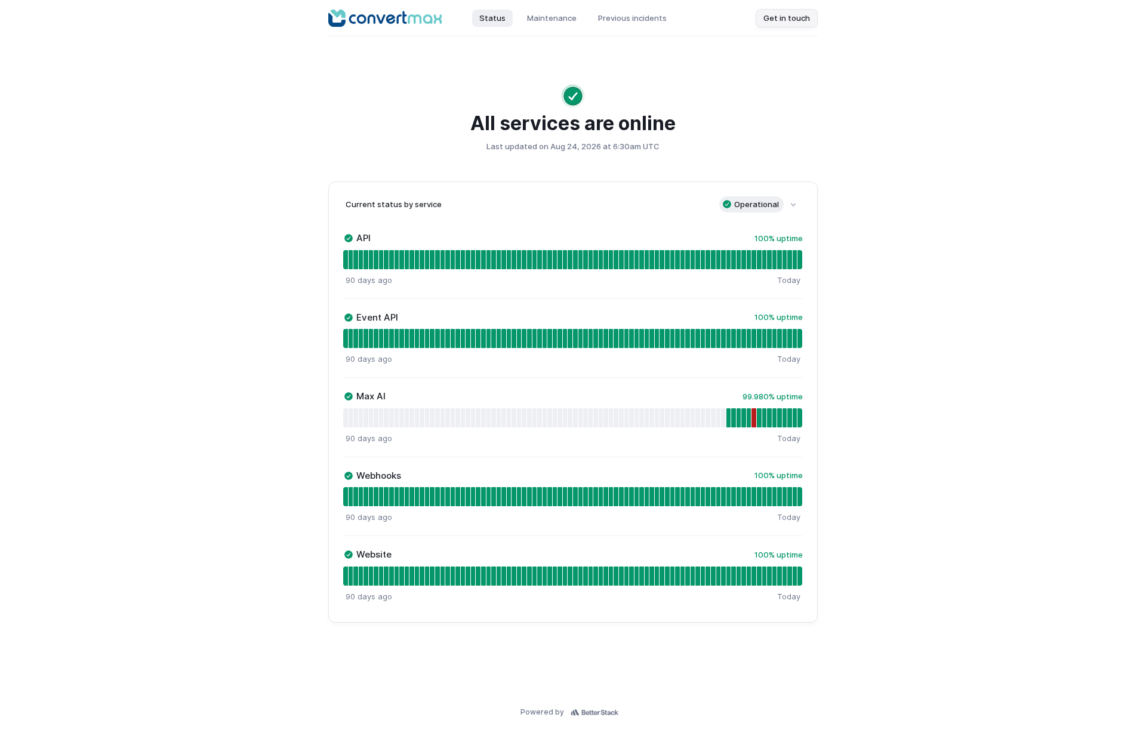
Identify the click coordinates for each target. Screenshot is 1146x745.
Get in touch (786, 18)
